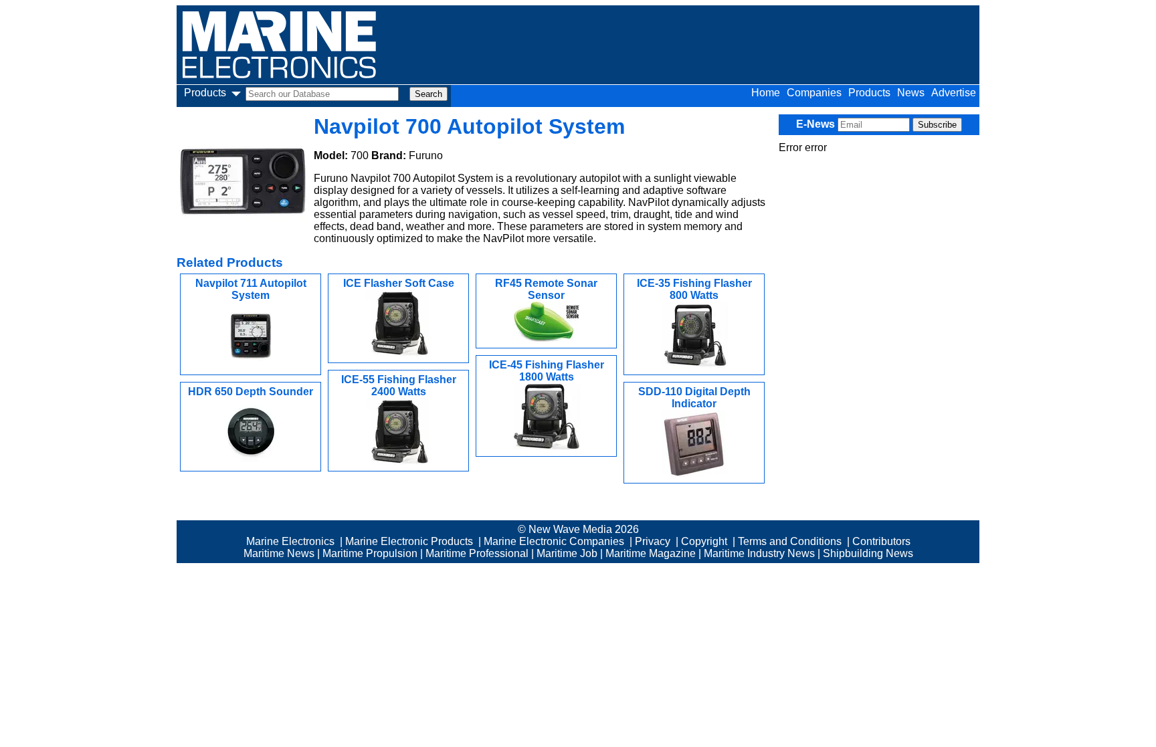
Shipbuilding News (868, 553)
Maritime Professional (476, 553)
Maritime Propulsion (369, 553)
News (911, 92)
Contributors (881, 541)
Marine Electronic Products (409, 541)
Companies (814, 92)
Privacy (652, 541)
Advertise (953, 92)
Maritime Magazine (650, 553)
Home (765, 92)
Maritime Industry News (759, 553)
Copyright (704, 541)
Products (869, 92)
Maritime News (279, 553)
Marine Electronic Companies (554, 541)
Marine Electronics (290, 541)
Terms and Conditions (790, 541)
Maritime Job (567, 553)
